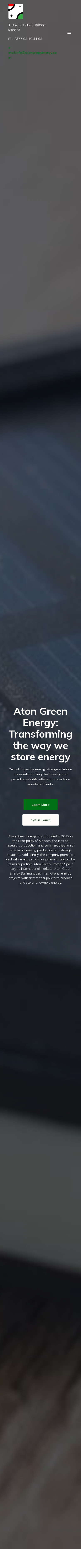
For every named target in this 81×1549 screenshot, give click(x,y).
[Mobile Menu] (69, 32)
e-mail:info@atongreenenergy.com (32, 52)
